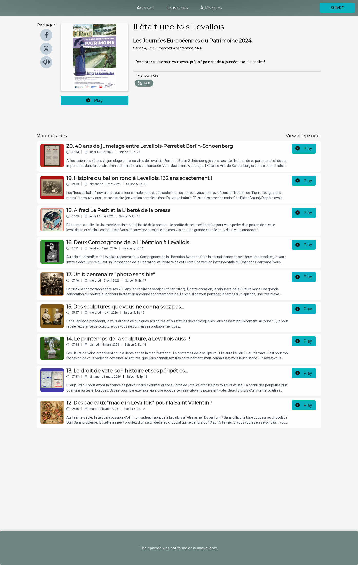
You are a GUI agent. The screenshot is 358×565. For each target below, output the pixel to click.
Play (98, 100)
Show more (149, 75)
